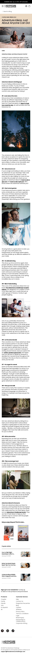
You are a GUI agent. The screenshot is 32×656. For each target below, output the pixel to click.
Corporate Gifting (21, 623)
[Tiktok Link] (13, 630)
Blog (17, 605)
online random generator (12, 352)
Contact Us (19, 601)
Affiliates (19, 609)
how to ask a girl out (17, 182)
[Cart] (29, 6)
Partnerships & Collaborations (20, 620)
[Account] (26, 6)
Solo (2, 605)
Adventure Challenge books (16, 512)
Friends (3, 603)
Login (17, 615)
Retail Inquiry (20, 617)
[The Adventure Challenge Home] (11, 6)
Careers (18, 607)
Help (17, 599)
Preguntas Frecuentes (23, 603)
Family (3, 601)
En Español (4, 607)
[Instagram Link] (7, 630)
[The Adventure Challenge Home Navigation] (16, 642)
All (1, 609)
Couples (3, 599)
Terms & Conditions (22, 613)
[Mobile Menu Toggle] (2, 6)
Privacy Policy (20, 611)
